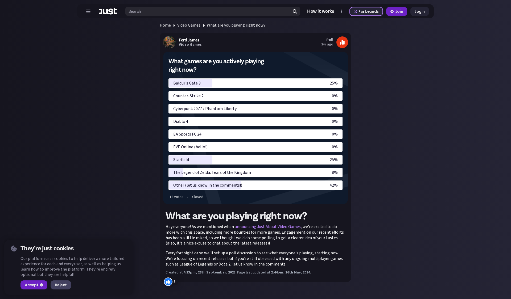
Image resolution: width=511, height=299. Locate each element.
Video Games (188, 25)
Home (165, 25)
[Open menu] (88, 11)
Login (420, 11)
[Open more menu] (341, 11)
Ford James (189, 40)
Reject (61, 285)
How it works (320, 11)
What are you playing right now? (236, 25)
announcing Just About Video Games (268, 227)
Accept (31, 285)
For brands (368, 11)
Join (399, 11)
